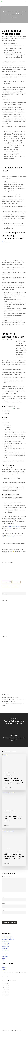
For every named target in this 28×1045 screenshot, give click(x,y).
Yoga (20, 624)
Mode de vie (19, 610)
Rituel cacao (5, 573)
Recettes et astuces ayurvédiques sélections (12, 668)
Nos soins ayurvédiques (7, 937)
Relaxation (4, 671)
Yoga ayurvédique (6, 627)
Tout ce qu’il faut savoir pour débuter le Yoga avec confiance (13, 704)
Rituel (22, 570)
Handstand (14, 657)
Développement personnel (13, 570)
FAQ (3, 960)
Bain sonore (16, 645)
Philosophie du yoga (19, 613)
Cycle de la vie (5, 651)
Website (3, 910)
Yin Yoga (4, 682)
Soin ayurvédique (6, 624)
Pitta (3, 665)
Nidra (16, 662)
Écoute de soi (5, 688)
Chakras (4, 648)
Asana (3, 570)
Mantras (14, 659)
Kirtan (8, 659)
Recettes (22, 665)
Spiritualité (12, 573)
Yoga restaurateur (15, 685)
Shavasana (15, 676)
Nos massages (5, 941)
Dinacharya (13, 651)
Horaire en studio (5, 944)
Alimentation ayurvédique (15, 642)
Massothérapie (21, 659)
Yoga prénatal (5, 630)
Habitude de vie (5, 657)
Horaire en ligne (5, 946)
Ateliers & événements (7, 936)
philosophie (21, 662)
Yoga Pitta (15, 627)
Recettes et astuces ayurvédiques (9, 618)
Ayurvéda (17, 604)
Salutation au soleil (6, 676)
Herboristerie (5, 610)
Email (3, 903)
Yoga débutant (5, 685)
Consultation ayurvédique (13, 648)
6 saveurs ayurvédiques (13, 640)
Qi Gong (16, 665)
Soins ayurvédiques (6, 679)
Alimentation (5, 604)
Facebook (4, 967)
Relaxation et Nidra (6, 621)
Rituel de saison (6, 674)
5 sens (3, 640)
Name (3, 897)
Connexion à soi (6, 607)
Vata (21, 679)
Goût (17, 654)
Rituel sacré (15, 621)
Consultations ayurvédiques (8, 939)
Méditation (10, 613)
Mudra (3, 613)
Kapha (3, 659)
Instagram (4, 969)
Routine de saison (16, 674)
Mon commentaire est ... (7, 876)
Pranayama (15, 615)
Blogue (3, 958)
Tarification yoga (5, 943)
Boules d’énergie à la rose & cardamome (11, 697)
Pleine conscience (6, 615)
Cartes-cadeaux (5, 950)
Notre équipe (4, 956)
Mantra (12, 610)
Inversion (21, 657)
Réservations (4, 948)
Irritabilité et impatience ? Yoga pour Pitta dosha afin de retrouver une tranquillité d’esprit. (14, 700)
